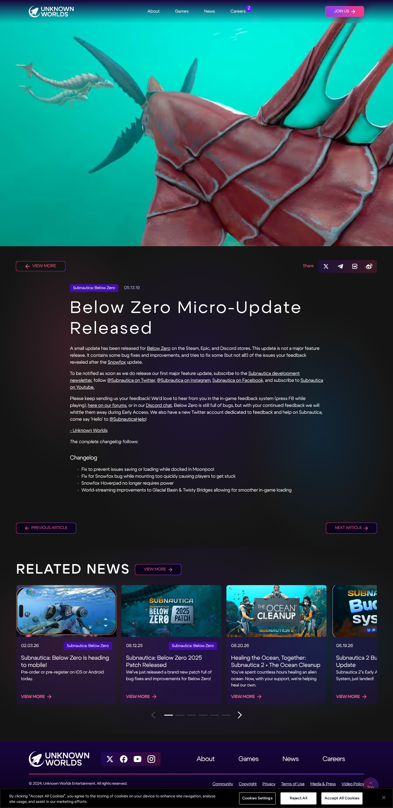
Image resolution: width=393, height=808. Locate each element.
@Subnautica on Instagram (183, 380)
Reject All (298, 798)
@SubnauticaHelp (127, 419)
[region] (196, 798)
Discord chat (159, 405)
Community (222, 784)
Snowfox (117, 362)
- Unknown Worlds (89, 430)
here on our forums (107, 405)
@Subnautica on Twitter (131, 380)
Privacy (268, 784)
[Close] (383, 797)
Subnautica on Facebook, (238, 380)
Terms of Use (292, 784)
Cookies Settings (257, 798)
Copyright (248, 784)
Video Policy (353, 784)
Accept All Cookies (342, 798)
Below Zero (159, 348)
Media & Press (323, 784)
